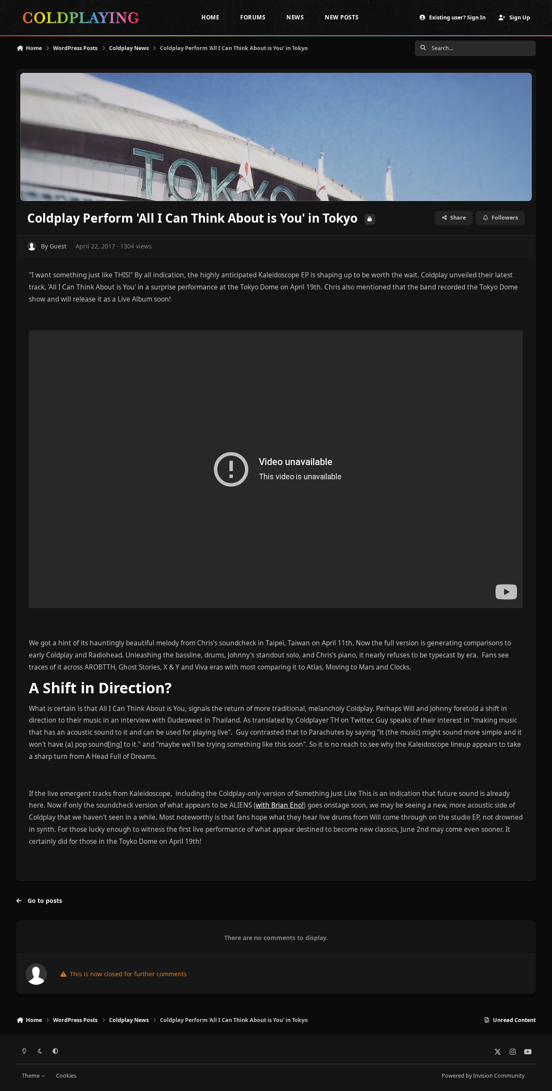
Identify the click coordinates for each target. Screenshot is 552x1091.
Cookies (66, 1075)
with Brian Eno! (280, 805)
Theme (31, 1075)
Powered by (483, 1075)
